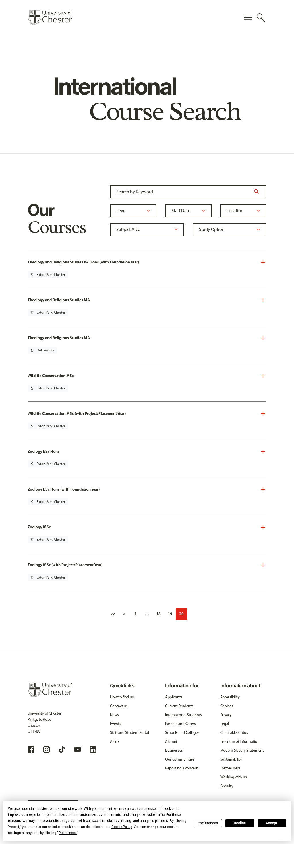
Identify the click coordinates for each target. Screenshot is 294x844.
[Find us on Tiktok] (62, 749)
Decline (240, 823)
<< (112, 613)
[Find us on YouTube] (77, 749)
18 (158, 613)
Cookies (226, 706)
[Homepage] (50, 17)
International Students (183, 714)
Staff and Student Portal (129, 732)
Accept (272, 823)
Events (115, 723)
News (114, 714)
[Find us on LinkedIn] (93, 749)
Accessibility (230, 697)
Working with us (233, 777)
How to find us (122, 697)
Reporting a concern (181, 768)
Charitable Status (234, 732)
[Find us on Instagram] (46, 749)
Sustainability (231, 759)
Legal (224, 723)
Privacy (226, 714)
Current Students (179, 706)
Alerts (114, 741)
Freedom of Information (240, 741)
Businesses (174, 750)
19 (170, 613)
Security (226, 786)
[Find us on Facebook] (31, 749)
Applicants (173, 697)
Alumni (171, 741)
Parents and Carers (180, 723)
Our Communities (179, 759)
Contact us (118, 706)
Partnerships (230, 768)
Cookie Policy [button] (121, 827)
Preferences (207, 823)
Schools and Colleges (182, 732)
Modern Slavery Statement (242, 750)
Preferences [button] (68, 833)
